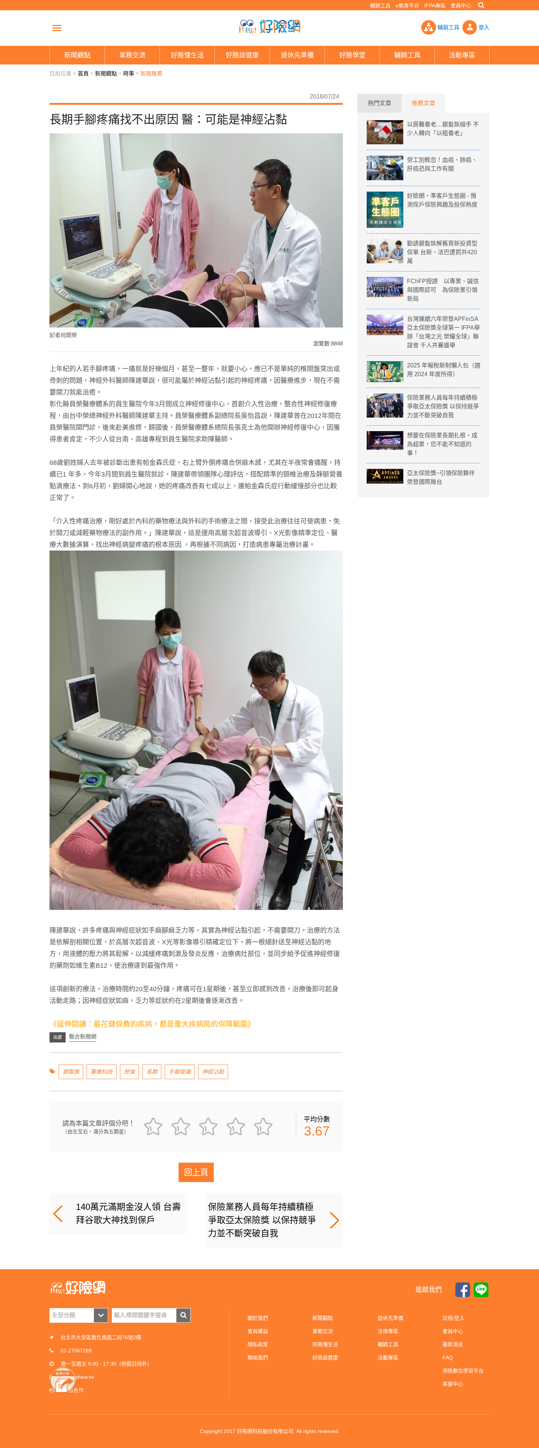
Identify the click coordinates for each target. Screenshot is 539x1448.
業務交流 (322, 1331)
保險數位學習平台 (463, 1371)
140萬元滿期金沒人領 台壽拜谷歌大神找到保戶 (128, 1213)
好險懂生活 (325, 1344)
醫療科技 (102, 1072)
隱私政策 (257, 1344)
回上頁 (196, 1172)
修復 (129, 1072)
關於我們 (257, 1318)
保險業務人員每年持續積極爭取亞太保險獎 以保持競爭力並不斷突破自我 (262, 1220)
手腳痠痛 (180, 1072)
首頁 (83, 73)
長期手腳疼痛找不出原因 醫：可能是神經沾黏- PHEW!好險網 (269, 26)
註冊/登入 (454, 1318)
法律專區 (388, 1331)
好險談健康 (325, 1357)
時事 (128, 73)
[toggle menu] (57, 28)
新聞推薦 (151, 73)
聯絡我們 (257, 1357)
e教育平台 (407, 5)
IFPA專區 (434, 5)
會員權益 (257, 1331)
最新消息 (453, 1344)
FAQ (448, 1357)
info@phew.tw (78, 1377)
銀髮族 (71, 1072)
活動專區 (388, 1357)
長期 (151, 1072)
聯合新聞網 (82, 1036)
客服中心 (453, 1384)
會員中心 (461, 5)
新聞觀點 (106, 73)
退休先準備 (390, 1318)
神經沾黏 (213, 1072)
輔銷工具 (380, 5)
